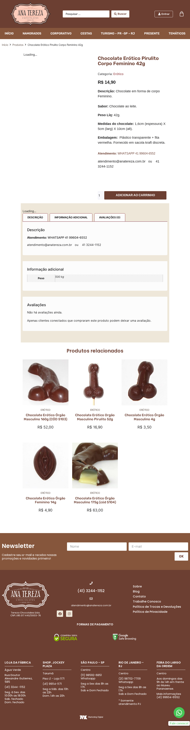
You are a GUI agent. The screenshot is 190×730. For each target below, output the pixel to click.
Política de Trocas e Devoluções (157, 526)
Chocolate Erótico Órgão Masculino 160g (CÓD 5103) (45, 337)
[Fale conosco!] (179, 632)
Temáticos (177, 33)
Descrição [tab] (35, 212)
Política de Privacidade (150, 531)
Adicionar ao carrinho (135, 195)
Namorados (32, 33)
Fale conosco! (179, 643)
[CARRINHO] (181, 14)
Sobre (137, 506)
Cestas (86, 33)
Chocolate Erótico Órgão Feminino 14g (45, 420)
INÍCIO (9, 33)
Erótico (118, 74)
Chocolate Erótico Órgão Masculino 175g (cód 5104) (95, 420)
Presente (152, 33)
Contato (139, 516)
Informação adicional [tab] (71, 212)
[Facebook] (60, 533)
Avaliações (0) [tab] (109, 212)
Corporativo (60, 33)
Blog (136, 511)
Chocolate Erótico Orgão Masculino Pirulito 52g (95, 337)
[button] (25, 54)
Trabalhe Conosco (147, 521)
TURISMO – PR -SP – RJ (118, 33)
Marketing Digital (95, 637)
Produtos (17, 44)
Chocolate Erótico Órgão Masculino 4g (144, 337)
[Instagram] (69, 533)
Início (5, 44)
